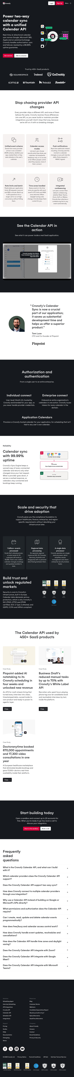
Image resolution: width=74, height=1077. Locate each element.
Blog (31, 1001)
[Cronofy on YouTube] (22, 1049)
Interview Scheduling (9, 1004)
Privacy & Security (35, 1037)
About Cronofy (34, 1026)
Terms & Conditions (35, 1057)
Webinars (32, 1007)
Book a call (45, 828)
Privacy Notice (22, 1057)
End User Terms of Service (58, 1057)
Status (5, 1040)
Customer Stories (35, 1004)
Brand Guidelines (35, 1035)
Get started (8, 55)
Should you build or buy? (37, 1013)
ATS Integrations (8, 1007)
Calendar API (7, 1013)
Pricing (5, 1026)
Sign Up (59, 3)
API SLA (45, 1057)
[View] (19, 656)
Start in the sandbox (31, 828)
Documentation (7, 1035)
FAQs (4, 1032)
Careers (32, 1029)
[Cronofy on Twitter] (11, 1049)
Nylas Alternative (35, 1015)
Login (51, 3)
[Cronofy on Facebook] (5, 1049)
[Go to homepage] (6, 3)
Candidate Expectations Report (39, 1010)
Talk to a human (21, 55)
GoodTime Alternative (36, 1018)
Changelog (6, 1037)
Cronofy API (6, 1010)
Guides (5, 1029)
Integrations (6, 1018)
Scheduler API (7, 1015)
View (6, 709)
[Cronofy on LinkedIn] (16, 1049)
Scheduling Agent (8, 1001)
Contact (32, 1032)
